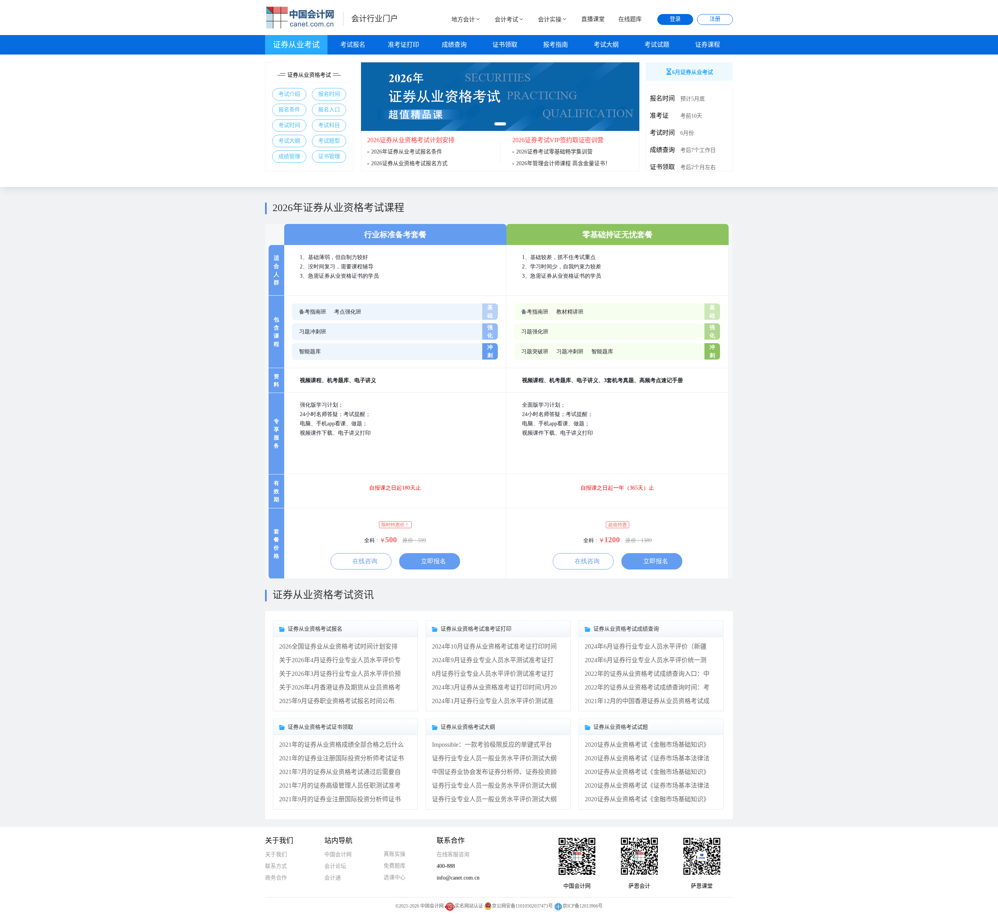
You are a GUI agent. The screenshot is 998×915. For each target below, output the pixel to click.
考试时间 (289, 125)
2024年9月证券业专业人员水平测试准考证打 (493, 660)
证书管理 (329, 156)
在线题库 (630, 19)
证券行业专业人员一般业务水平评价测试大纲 (494, 758)
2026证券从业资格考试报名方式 (409, 163)
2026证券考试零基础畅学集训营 (554, 152)
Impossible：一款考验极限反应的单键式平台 (492, 744)
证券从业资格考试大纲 (468, 727)
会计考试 (506, 19)
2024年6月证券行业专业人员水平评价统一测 (645, 660)
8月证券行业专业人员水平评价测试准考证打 (493, 673)
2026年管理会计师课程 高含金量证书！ (563, 163)
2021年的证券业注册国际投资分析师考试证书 (341, 758)
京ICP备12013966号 (583, 906)
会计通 (332, 878)
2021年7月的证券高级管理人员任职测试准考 (340, 785)
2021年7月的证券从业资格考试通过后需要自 (340, 772)
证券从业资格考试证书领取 (320, 727)
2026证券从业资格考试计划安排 (411, 140)
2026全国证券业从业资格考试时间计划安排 (338, 646)
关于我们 (276, 854)
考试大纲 (606, 44)
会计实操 (549, 19)
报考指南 (555, 44)
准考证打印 (403, 44)
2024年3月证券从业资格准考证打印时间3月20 (494, 687)
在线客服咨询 (453, 854)
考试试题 (656, 44)
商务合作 (276, 878)
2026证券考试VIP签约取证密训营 (557, 140)
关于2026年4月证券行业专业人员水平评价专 (340, 660)
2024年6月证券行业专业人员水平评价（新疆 (645, 646)
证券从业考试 (296, 45)
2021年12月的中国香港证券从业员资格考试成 (647, 701)
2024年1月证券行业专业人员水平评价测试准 (493, 701)
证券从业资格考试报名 (315, 629)
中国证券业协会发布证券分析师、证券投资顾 (494, 772)
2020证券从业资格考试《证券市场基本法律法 (647, 758)
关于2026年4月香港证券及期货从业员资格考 (340, 687)
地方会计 (463, 19)
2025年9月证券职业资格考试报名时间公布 (337, 701)
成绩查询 (454, 44)
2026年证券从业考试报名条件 (406, 152)
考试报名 (352, 44)
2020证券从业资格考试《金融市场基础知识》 (647, 744)
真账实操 (394, 854)
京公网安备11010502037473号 (522, 906)
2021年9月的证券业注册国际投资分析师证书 (340, 799)
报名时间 (329, 94)
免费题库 (394, 866)
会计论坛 (335, 866)
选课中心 (394, 877)
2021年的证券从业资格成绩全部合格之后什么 (341, 744)
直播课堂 (593, 19)
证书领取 (504, 44)
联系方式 (276, 866)
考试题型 (329, 141)
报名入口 (329, 110)
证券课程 (707, 44)
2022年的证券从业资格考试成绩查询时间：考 (647, 687)
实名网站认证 (469, 906)
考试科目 (329, 125)
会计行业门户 (374, 18)
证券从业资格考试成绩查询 (626, 629)
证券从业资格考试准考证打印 (476, 629)
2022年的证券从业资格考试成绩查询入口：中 (647, 673)
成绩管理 (289, 156)
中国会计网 (338, 854)
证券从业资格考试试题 (620, 727)
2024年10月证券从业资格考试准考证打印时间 (494, 646)
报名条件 (289, 110)
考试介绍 (289, 94)
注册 (715, 19)
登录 (675, 19)
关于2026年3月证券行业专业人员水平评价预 (340, 673)
